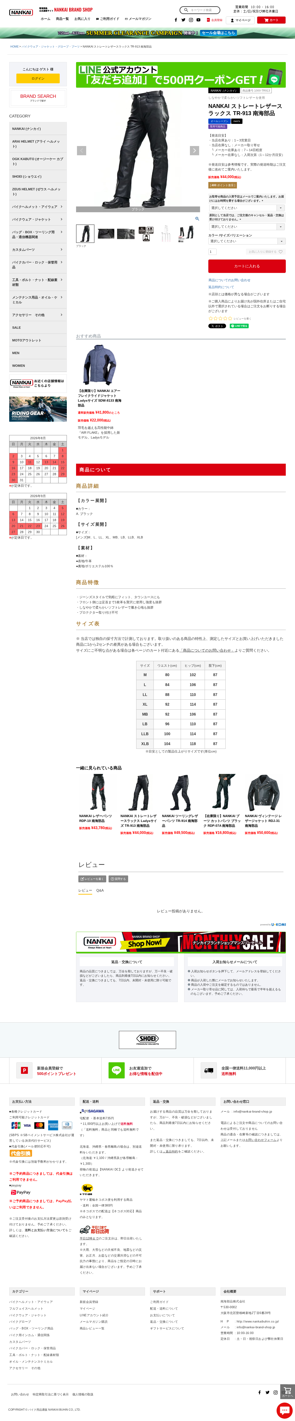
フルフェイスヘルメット (26, 1308)
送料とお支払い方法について (45, 1230)
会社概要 (230, 1291)
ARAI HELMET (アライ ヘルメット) (36, 144)
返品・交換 (161, 1101)
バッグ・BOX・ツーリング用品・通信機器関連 (33, 234)
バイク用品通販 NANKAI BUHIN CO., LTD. (54, 1409)
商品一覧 (62, 19)
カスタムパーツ (23, 249)
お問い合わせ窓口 (236, 1101)
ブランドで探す (38, 98)
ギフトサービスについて (167, 1328)
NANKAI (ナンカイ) (26, 129)
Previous (81, 150)
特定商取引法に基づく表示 (51, 1394)
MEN (15, 353)
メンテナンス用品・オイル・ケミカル (34, 300)
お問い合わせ (20, 1394)
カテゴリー (20, 1291)
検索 (186, 10)
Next (194, 150)
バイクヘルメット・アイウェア (34, 207)
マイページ (243, 20)
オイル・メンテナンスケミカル (31, 1361)
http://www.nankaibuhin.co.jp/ (258, 1321)
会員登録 (216, 20)
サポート (159, 1291)
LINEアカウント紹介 (94, 1315)
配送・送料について (164, 1308)
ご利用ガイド (109, 19)
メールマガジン (140, 19)
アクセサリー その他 (28, 315)
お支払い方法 (22, 1101)
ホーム (45, 19)
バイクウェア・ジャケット (31, 219)
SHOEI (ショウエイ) (26, 176)
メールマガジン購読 (94, 1321)
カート (274, 20)
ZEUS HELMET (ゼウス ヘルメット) (36, 191)
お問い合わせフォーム (261, 1140)
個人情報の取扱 (82, 1394)
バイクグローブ (20, 1321)
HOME (14, 46)
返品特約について (221, 287)
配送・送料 (91, 1101)
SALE (16, 327)
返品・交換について (164, 1321)
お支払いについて (162, 1315)
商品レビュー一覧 (92, 1328)
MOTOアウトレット (26, 340)
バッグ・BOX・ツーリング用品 (31, 1328)
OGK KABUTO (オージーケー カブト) (37, 161)
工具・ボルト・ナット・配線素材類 (34, 282)
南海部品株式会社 (233, 1301)
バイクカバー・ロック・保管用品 (34, 264)
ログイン (38, 78)
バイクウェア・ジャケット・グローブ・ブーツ (51, 46)
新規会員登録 (89, 1302)
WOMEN (18, 365)
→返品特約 (170, 1151)
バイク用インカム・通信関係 (29, 1335)
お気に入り (82, 19)
